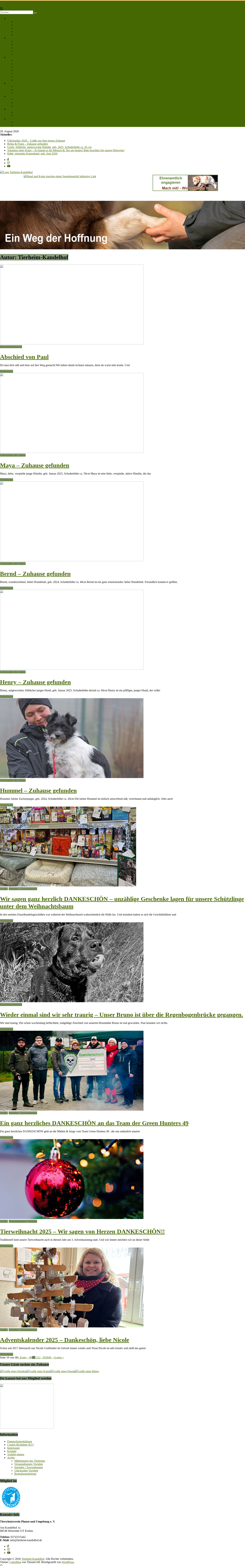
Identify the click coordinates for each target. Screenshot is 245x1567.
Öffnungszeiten (23, 31)
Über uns (12, 18)
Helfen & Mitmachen (19, 57)
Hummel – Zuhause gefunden (38, 790)
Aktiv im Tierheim (24, 73)
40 (49, 1357)
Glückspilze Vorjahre (26, 1470)
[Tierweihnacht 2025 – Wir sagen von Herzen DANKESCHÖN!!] (71, 1218)
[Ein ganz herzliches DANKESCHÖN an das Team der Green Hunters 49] (71, 1109)
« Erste (22, 1357)
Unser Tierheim (23, 21)
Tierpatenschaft (23, 67)
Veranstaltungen (23, 89)
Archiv (4, 888)
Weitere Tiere (21, 50)
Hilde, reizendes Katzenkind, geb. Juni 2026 (32, 153)
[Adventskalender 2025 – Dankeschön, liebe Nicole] (71, 1326)
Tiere (10, 37)
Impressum (13, 1447)
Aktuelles (12, 83)
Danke (18, 60)
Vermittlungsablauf (25, 28)
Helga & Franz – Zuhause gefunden (27, 143)
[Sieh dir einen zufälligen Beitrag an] (1, 5)
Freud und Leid (16, 96)
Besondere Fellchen (25, 47)
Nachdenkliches (23, 112)
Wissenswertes (22, 92)
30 (46, 1357)
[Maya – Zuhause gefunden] (71, 451)
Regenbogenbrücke (25, 105)
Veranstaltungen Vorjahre (23, 1221)
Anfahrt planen (22, 125)
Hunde (18, 41)
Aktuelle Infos (22, 86)
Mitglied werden (23, 34)
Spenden (19, 63)
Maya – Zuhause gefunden (34, 465)
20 (44, 1357)
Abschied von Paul (24, 357)
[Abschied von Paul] (71, 343)
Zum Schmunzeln (24, 115)
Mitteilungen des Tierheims (29, 1460)
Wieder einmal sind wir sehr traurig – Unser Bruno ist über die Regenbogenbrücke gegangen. (121, 1014)
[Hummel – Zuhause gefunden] (71, 777)
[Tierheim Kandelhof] (1, 2)
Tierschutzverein (23, 25)
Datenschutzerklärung (19, 1441)
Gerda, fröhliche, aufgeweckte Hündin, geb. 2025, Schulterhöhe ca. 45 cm (49, 147)
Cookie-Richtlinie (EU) (20, 1444)
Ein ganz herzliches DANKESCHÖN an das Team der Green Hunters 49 (94, 1123)
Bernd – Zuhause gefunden (35, 573)
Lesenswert (13, 109)
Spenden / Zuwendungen (23, 888)
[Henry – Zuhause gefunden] (71, 668)
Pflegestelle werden (25, 70)
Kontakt (11, 118)
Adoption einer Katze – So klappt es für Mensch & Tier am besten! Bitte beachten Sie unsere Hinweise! (65, 150)
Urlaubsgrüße (22, 102)
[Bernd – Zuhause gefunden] (71, 560)
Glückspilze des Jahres (27, 99)
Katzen (18, 44)
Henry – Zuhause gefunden (35, 682)
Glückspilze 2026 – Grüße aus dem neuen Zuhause (36, 140)
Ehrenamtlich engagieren (28, 76)
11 (36, 1357)
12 (38, 1357)
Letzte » (59, 1357)
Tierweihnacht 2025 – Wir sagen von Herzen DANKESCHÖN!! (82, 1231)
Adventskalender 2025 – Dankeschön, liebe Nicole (64, 1340)
